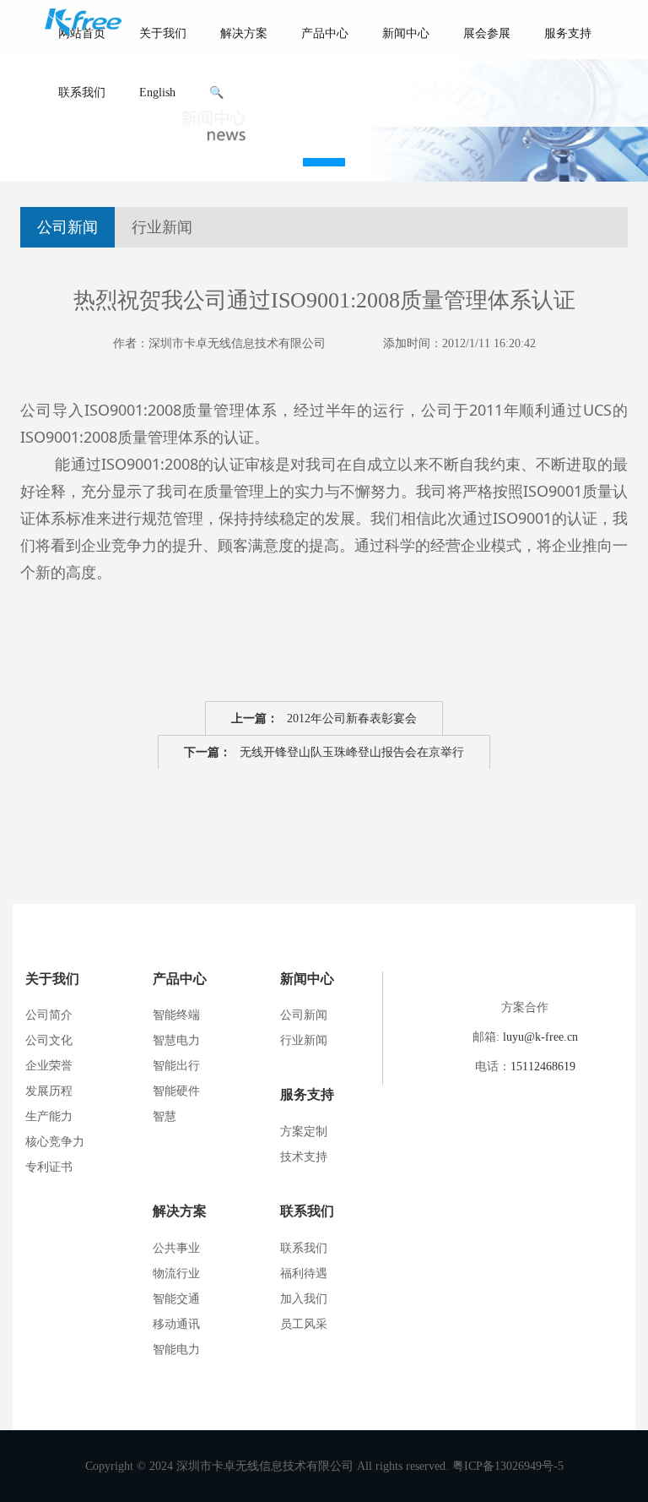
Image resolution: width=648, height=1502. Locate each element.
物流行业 (176, 1273)
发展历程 (49, 1091)
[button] (324, 162)
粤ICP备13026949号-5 (508, 1466)
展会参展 (486, 33)
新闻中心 (405, 33)
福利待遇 (303, 1273)
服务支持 (567, 33)
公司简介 (49, 1015)
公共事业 (176, 1248)
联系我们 (81, 92)
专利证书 (49, 1167)
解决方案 (243, 33)
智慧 (164, 1116)
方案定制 (303, 1131)
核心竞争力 (54, 1141)
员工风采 (303, 1324)
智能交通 (176, 1298)
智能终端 (176, 1015)
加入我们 (303, 1298)
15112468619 (542, 1066)
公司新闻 (67, 227)
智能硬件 (176, 1091)
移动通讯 (176, 1324)
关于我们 (162, 33)
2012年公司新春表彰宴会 (324, 718)
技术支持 (303, 1157)
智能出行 (176, 1065)
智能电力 (176, 1349)
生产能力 (49, 1116)
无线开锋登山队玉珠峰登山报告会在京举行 (324, 752)
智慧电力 (176, 1040)
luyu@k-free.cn (540, 1037)
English (157, 92)
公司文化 (49, 1040)
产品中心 (324, 33)
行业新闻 (162, 227)
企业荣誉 (49, 1065)
